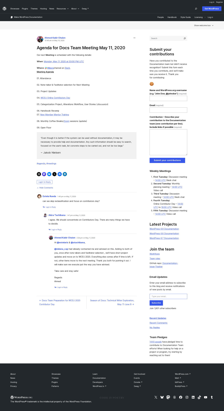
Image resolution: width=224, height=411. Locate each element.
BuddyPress (181, 386)
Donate (138, 382)
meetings (51, 163)
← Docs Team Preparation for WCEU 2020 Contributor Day (59, 302)
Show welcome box (202, 25)
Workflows (155, 254)
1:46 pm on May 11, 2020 (66, 196)
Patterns (55, 386)
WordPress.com (183, 374)
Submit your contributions (167, 160)
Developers (98, 382)
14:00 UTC (160, 180)
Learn (95, 374)
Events (137, 378)
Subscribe (156, 303)
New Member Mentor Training (54, 114)
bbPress (179, 382)
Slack (67, 68)
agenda (41, 163)
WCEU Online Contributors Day (55, 97)
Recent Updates (158, 318)
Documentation (99, 378)
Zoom (66, 121)
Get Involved (139, 374)
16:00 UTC (166, 207)
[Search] (184, 38)
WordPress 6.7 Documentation (164, 238)
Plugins (55, 382)
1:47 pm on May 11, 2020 (76, 215)
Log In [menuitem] (211, 2)
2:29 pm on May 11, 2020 (86, 238)
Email (156, 105)
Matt (178, 378)
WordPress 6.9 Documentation (164, 229)
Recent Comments (158, 323)
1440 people (156, 341)
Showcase (56, 374)
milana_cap (61, 249)
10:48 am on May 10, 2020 (54, 40)
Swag (137, 386)
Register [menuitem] (219, 2)
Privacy (13, 386)
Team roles (155, 258)
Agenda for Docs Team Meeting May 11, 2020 (81, 47)
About (13, 374)
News (12, 378)
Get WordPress (212, 9)
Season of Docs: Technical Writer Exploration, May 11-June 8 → (112, 302)
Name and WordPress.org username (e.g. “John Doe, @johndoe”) (168, 92)
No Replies (155, 327)
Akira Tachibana (56, 215)
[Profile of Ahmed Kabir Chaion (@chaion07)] (40, 40)
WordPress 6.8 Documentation (164, 233)
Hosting (13, 382)
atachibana (78, 242)
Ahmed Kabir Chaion (55, 37)
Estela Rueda (49, 196)
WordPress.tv (99, 386)
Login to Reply (44, 182)
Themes (55, 378)
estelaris (62, 242)
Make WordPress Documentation (28, 17)
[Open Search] (196, 8)
